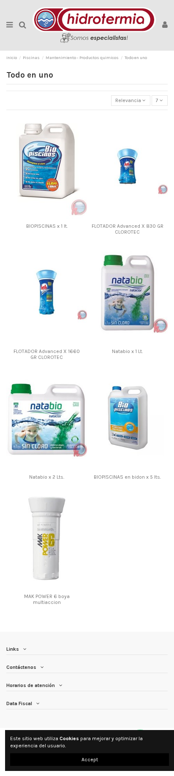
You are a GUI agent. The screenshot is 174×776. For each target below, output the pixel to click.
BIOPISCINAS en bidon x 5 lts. (127, 477)
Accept (90, 760)
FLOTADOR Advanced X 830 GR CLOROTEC (127, 229)
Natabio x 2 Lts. (46, 477)
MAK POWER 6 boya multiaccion (47, 599)
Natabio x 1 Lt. (127, 351)
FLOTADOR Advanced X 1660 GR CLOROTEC (47, 354)
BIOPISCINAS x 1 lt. (47, 226)
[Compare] (42, 217)
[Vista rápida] (52, 217)
